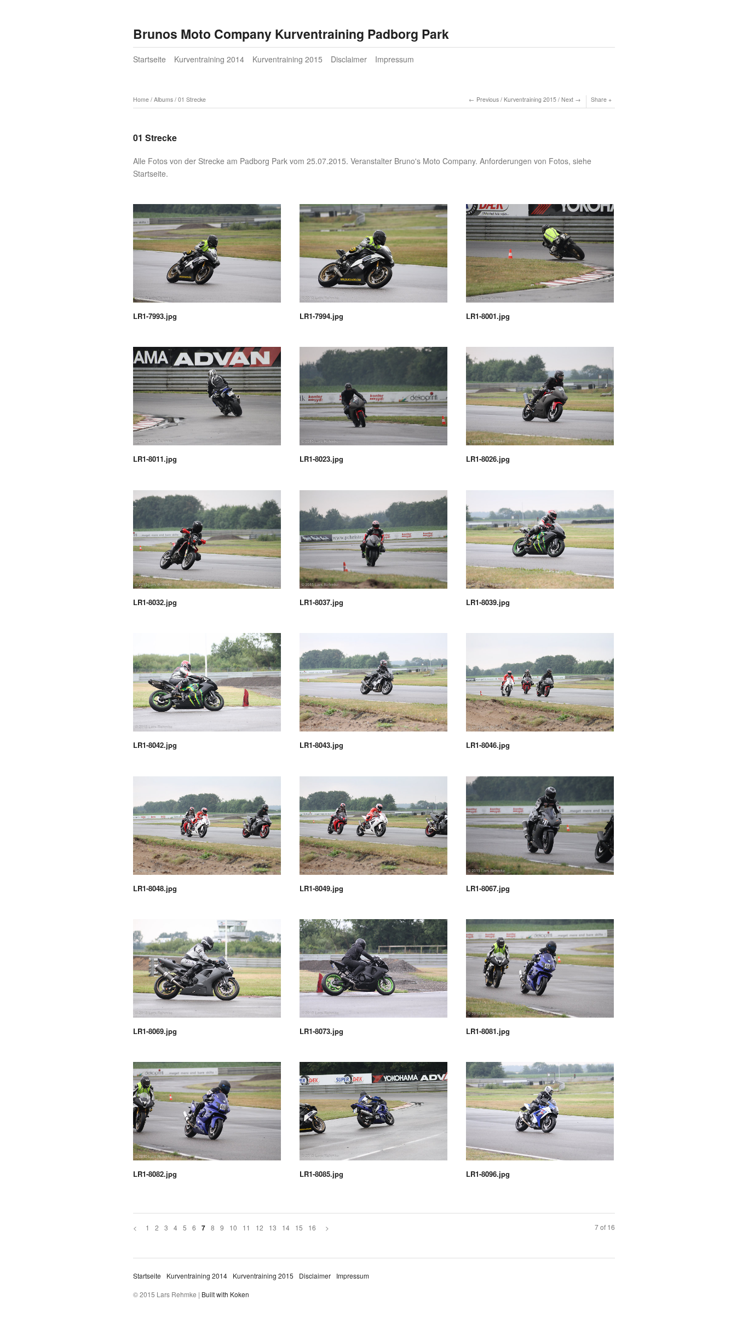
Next (567, 99)
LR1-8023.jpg (321, 459)
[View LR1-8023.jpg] (373, 400)
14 (286, 1227)
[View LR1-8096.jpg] (540, 1115)
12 (259, 1227)
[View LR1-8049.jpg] (373, 829)
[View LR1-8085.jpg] (373, 1115)
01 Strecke (192, 99)
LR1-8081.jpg (488, 1031)
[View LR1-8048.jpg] (207, 829)
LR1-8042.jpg (155, 745)
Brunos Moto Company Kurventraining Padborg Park (291, 34)
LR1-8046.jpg (488, 745)
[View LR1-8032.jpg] (207, 543)
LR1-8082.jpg (155, 1174)
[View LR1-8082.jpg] (207, 1115)
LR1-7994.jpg (321, 316)
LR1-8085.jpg (321, 1174)
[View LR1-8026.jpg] (540, 400)
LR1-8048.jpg (155, 888)
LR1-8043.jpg (321, 745)
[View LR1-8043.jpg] (373, 686)
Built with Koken (225, 1294)
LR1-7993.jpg (155, 316)
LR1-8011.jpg (155, 459)
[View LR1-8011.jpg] (207, 400)
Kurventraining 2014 (209, 59)
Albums (163, 99)
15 (299, 1227)
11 (246, 1227)
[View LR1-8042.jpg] (207, 686)
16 (312, 1227)
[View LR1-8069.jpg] (207, 972)
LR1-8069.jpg (155, 1031)
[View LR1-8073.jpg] (373, 972)
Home (141, 99)
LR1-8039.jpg (488, 602)
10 (233, 1227)
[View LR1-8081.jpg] (540, 972)
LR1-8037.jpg (321, 602)
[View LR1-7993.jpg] (207, 257)
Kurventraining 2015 (287, 59)
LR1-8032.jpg (155, 602)
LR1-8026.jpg (488, 459)
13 (273, 1227)
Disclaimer (349, 59)
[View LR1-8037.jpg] (373, 543)
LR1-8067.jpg (488, 888)
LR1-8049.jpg (321, 888)
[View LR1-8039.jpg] (540, 543)
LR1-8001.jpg (488, 316)
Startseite (149, 59)
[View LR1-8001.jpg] (540, 257)
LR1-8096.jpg (488, 1174)
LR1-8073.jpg (321, 1031)
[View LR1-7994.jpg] (373, 257)
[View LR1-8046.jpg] (540, 686)
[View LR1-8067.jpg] (540, 829)
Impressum (394, 59)
